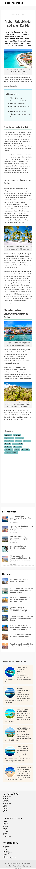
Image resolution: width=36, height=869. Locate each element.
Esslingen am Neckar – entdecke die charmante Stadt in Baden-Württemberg (21, 627)
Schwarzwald (17, 444)
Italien (5, 805)
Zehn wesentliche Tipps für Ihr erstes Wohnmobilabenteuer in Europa (21, 618)
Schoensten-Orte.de (13, 3)
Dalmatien (9, 441)
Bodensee (9, 438)
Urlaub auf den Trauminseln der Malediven (22, 669)
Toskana (25, 449)
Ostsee (27, 441)
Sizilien (8, 447)
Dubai (18, 441)
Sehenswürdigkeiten (9, 858)
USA (4, 812)
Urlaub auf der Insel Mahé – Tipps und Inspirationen (23, 730)
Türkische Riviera (11, 452)
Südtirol (17, 447)
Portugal (5, 808)
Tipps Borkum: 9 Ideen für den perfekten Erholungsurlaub (21, 645)
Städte (5, 854)
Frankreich (6, 802)
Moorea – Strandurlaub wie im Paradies (23, 690)
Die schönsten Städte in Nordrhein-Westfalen (19, 580)
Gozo (4, 835)
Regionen (6, 851)
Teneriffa (8, 449)
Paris (7, 444)
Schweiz (5, 800)
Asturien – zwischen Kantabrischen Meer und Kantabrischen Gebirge (19, 609)
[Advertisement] (18, 477)
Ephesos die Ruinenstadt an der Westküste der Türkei (20, 636)
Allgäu (8, 435)
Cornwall (5, 831)
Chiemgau (19, 438)
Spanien (5, 810)
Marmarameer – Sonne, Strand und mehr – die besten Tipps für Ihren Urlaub (21, 590)
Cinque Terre (7, 836)
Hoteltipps (6, 846)
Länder (5, 849)
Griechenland (7, 803)
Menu (31, 3)
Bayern (16, 435)
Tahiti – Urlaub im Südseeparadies (22, 710)
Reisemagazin (7, 853)
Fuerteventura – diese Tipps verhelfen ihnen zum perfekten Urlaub (24, 769)
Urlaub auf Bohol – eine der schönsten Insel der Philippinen (23, 748)
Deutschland (7, 797)
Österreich (6, 807)
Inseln (4, 848)
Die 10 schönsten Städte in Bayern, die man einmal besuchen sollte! (20, 599)
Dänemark (6, 798)
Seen (4, 856)
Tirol (17, 449)
